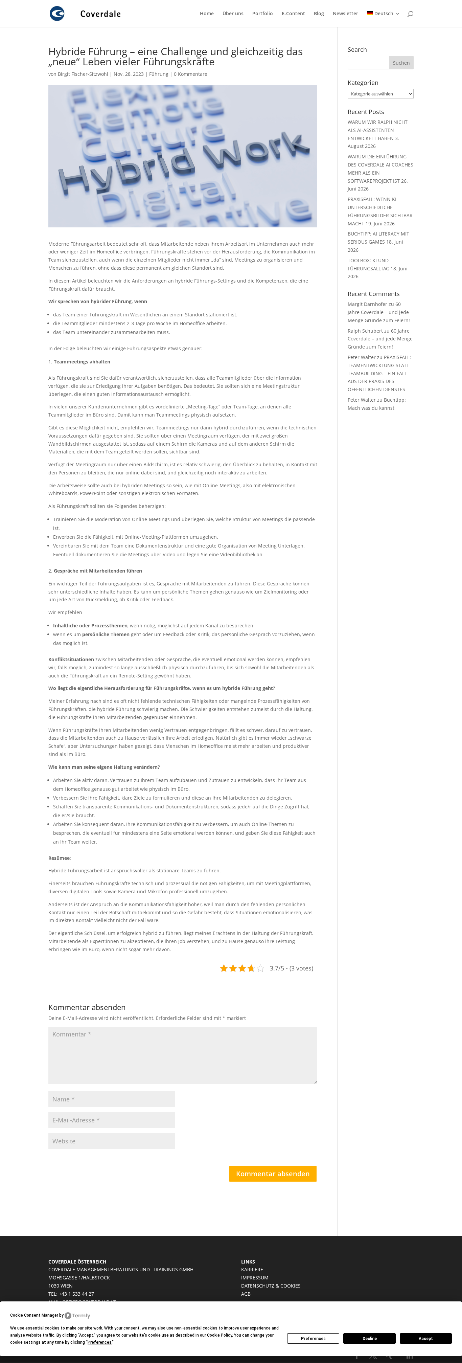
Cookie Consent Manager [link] (34, 1315)
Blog (319, 14)
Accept (426, 1338)
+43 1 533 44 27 (76, 1294)
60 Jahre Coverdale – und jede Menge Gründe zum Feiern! (379, 312)
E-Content (293, 14)
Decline (370, 1338)
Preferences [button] (100, 1342)
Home (207, 14)
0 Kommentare (190, 74)
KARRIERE (252, 1269)
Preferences (313, 1338)
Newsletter (345, 14)
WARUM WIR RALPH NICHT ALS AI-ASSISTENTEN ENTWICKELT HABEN (378, 130)
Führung (158, 74)
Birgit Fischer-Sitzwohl (83, 74)
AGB (246, 1294)
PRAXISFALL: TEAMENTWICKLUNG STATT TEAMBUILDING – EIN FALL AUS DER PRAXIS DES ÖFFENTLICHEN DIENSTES (379, 373)
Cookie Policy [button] (219, 1335)
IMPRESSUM (255, 1277)
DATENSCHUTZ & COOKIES (271, 1285)
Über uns (233, 14)
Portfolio (262, 14)
